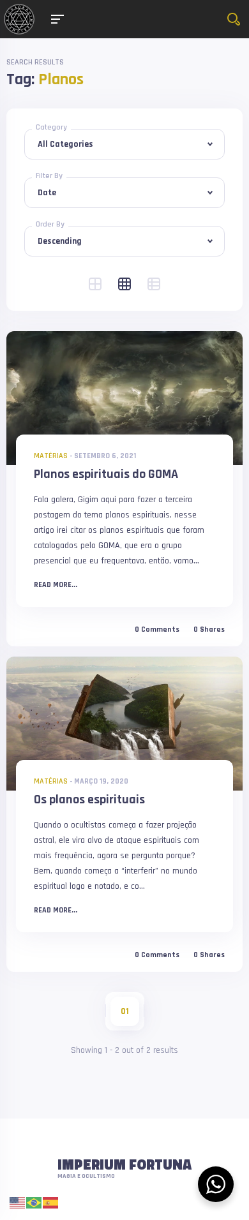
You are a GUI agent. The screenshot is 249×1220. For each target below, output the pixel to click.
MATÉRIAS (51, 456)
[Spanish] (51, 1202)
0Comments (157, 630)
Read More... (55, 585)
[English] (18, 1202)
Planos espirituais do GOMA (106, 474)
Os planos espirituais (89, 799)
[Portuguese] (34, 1202)
